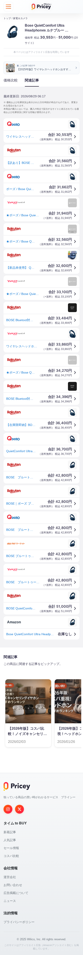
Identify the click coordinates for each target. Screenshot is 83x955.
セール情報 (11, 848)
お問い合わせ (13, 885)
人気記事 (10, 840)
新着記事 (10, 832)
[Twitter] (19, 809)
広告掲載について (16, 893)
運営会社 (10, 877)
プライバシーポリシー (19, 922)
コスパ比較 (11, 856)
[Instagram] (8, 809)
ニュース (10, 901)
